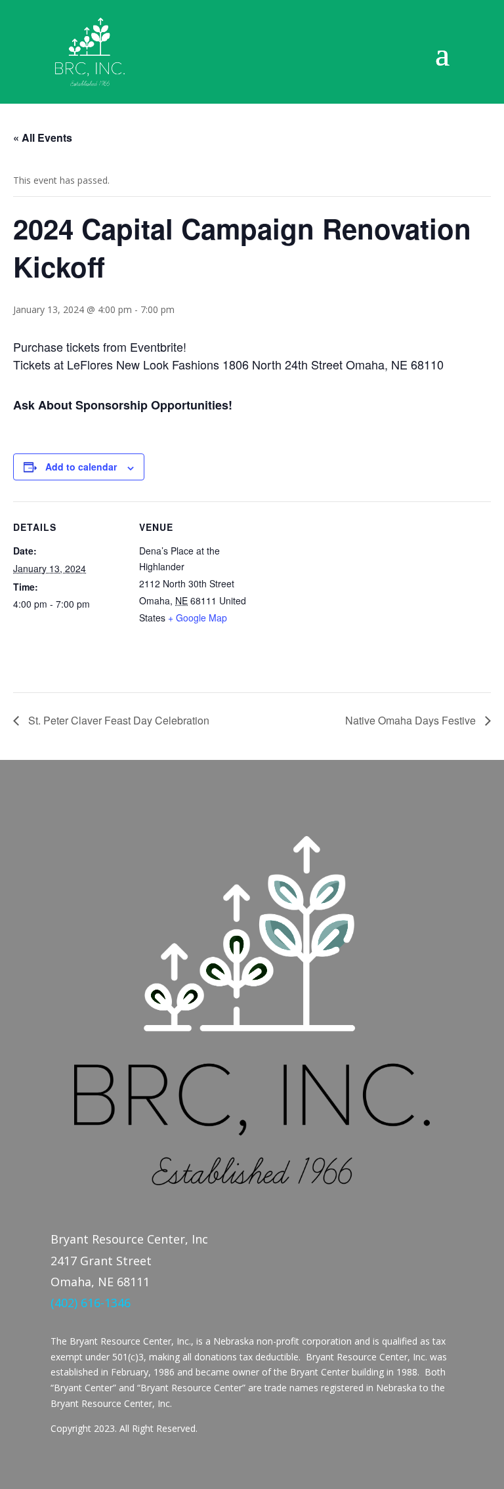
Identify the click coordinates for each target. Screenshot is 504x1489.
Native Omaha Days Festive (411, 720)
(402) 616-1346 (91, 1303)
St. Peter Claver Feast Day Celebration (117, 720)
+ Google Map (197, 617)
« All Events (42, 137)
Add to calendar (81, 466)
